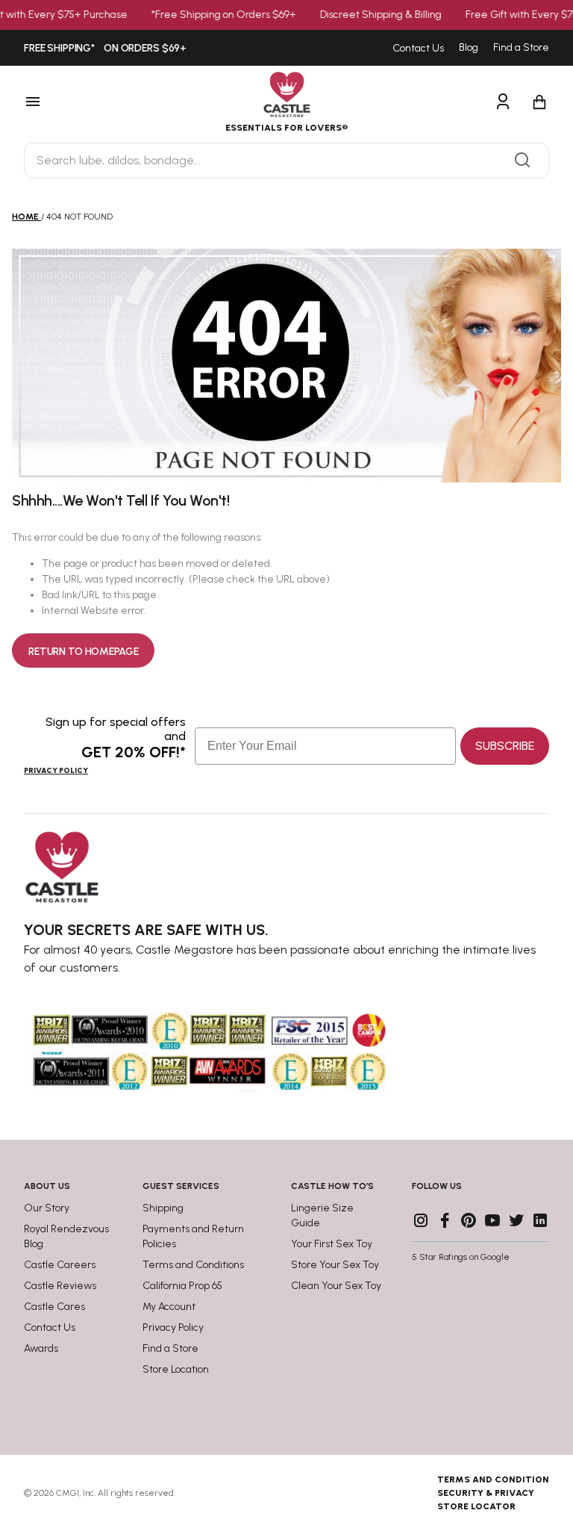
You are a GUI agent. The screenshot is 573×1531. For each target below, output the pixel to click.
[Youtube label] (492, 1220)
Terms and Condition (493, 1479)
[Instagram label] (421, 1220)
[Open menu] (76, 102)
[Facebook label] (445, 1220)
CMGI (67, 1493)
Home (25, 216)
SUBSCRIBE (504, 746)
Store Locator (476, 1506)
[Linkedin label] (540, 1220)
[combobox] (286, 160)
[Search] (522, 160)
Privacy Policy (56, 770)
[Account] (503, 102)
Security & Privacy (485, 1493)
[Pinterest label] (469, 1220)
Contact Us (418, 48)
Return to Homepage (83, 651)
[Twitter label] (516, 1220)
